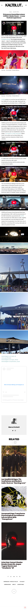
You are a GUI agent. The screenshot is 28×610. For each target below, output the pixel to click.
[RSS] (17, 576)
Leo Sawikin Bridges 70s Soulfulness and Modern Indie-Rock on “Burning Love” (13, 481)
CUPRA (3, 99)
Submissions (7, 584)
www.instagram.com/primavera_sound (10, 361)
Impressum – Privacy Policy (11, 581)
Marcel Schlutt (14, 427)
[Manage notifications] (25, 607)
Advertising (20, 584)
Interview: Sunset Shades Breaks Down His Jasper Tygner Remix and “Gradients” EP (12, 565)
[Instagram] (10, 576)
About (14, 584)
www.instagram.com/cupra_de (8, 356)
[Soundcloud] (14, 576)
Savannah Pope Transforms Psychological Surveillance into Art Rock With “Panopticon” (13, 516)
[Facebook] (8, 576)
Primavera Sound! (5, 39)
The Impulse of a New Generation (13, 133)
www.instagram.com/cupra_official (9, 359)
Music (10, 11)
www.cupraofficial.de (6, 358)
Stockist (22, 581)
